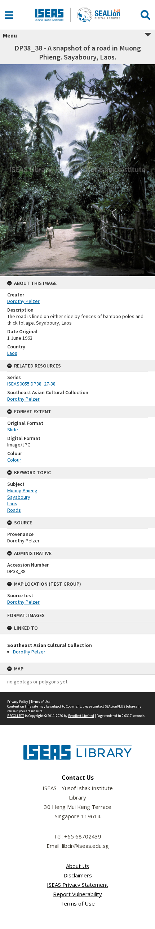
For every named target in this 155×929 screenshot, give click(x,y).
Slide (12, 429)
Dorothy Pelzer (29, 651)
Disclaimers (77, 875)
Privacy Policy (17, 701)
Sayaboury (18, 497)
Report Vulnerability (77, 894)
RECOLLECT (15, 715)
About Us (77, 865)
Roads (14, 510)
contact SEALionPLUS (109, 706)
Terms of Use (40, 701)
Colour (14, 460)
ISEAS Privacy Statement (77, 884)
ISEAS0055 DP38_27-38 (31, 383)
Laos (12, 353)
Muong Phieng (22, 490)
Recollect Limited (81, 715)
